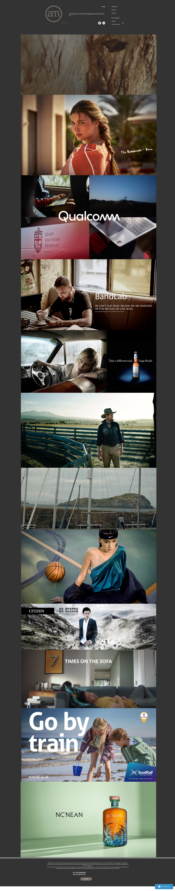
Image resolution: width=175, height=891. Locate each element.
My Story (114, 21)
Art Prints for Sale (116, 24)
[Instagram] (103, 23)
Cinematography (115, 18)
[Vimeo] (99, 23)
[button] (123, 23)
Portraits (113, 10)
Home (103, 6)
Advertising (114, 6)
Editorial (114, 13)
